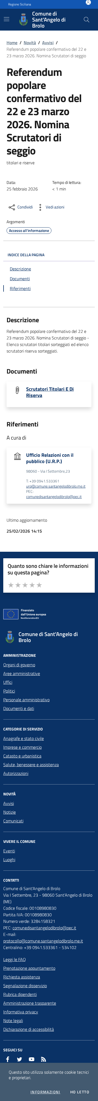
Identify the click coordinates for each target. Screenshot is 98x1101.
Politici (9, 691)
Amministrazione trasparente (29, 1003)
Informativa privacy (20, 1011)
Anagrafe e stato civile (23, 738)
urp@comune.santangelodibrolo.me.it (55, 486)
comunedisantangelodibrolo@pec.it (54, 496)
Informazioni (45, 1092)
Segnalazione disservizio (25, 985)
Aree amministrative (21, 673)
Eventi (9, 851)
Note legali (13, 1020)
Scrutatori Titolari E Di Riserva (50, 392)
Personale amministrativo (26, 699)
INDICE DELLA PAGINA (26, 255)
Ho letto (79, 1092)
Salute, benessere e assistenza (31, 764)
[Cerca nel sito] (86, 19)
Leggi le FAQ (14, 959)
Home (12, 42)
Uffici (7, 682)
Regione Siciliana (19, 4)
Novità (30, 42)
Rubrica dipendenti (20, 994)
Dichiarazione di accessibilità (28, 1029)
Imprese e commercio (22, 747)
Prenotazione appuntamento (29, 968)
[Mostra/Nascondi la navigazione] (6, 19)
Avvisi (48, 42)
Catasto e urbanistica (22, 756)
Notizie (9, 812)
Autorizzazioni (15, 773)
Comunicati (13, 820)
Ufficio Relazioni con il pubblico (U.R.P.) (50, 458)
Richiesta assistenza (21, 977)
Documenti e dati (18, 708)
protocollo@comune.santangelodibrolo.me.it (43, 941)
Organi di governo (19, 664)
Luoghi (9, 859)
